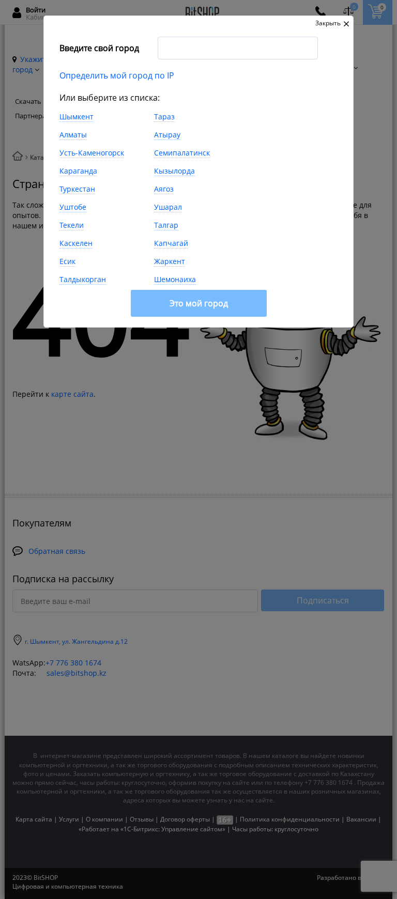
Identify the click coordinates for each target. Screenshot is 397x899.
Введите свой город (99, 48)
